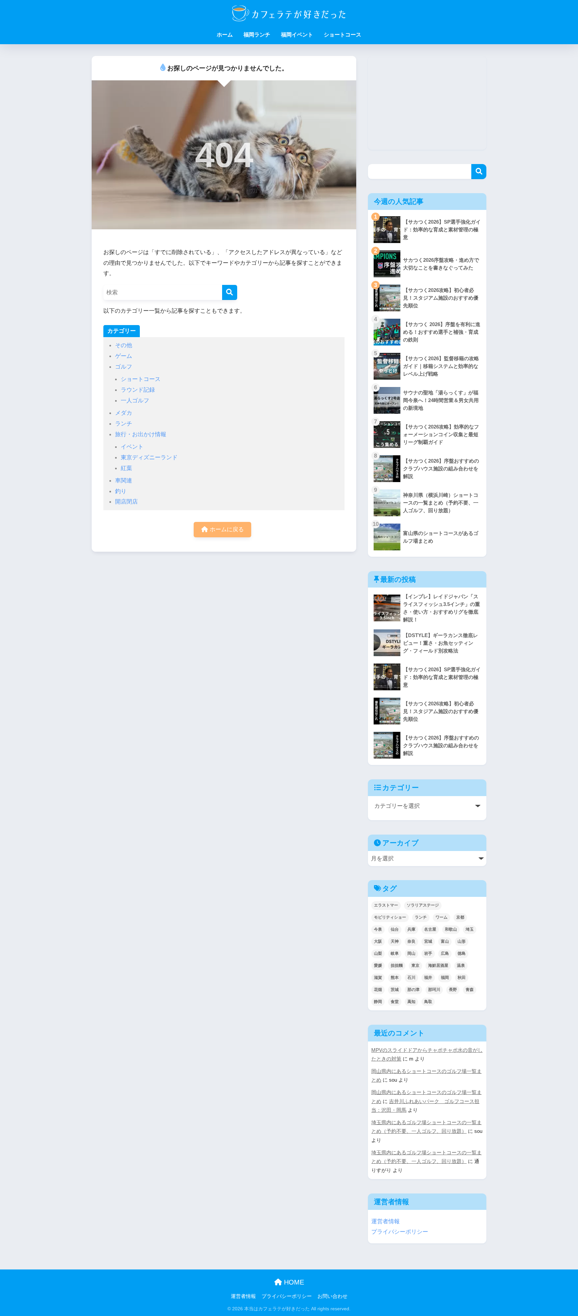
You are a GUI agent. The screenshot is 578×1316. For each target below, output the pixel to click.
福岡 (445, 977)
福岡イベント (297, 34)
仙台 (395, 929)
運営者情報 (385, 1221)
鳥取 (428, 1001)
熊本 (395, 977)
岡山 (411, 953)
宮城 (428, 941)
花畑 (378, 989)
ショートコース (342, 34)
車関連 (123, 480)
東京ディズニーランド (149, 457)
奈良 (411, 941)
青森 (470, 989)
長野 (453, 989)
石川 (411, 977)
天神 (395, 941)
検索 (478, 171)
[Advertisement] (427, 103)
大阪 (378, 941)
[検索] (229, 292)
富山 (445, 941)
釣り (120, 491)
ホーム (225, 34)
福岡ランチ (257, 34)
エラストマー (386, 905)
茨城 (395, 989)
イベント (132, 446)
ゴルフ (123, 366)
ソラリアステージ (423, 905)
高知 (411, 1001)
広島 (445, 953)
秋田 (462, 977)
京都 (460, 917)
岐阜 (395, 953)
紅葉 (126, 468)
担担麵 (397, 965)
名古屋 (430, 929)
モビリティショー (390, 917)
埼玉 (470, 929)
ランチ (123, 423)
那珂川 (434, 989)
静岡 (378, 1001)
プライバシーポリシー (399, 1232)
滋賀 (378, 977)
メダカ (123, 412)
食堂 (395, 1001)
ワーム (442, 917)
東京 (415, 965)
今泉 (378, 929)
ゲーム (123, 356)
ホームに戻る (226, 529)
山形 (462, 941)
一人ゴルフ (135, 400)
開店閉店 (126, 501)
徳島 (462, 953)
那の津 (413, 989)
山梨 (378, 953)
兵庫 (411, 929)
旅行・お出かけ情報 (140, 434)
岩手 (428, 953)
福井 (428, 977)
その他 (123, 345)
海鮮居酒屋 (438, 965)
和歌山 (451, 929)
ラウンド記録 (138, 389)
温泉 (461, 965)
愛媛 (378, 965)
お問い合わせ (332, 1296)
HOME (293, 1282)
